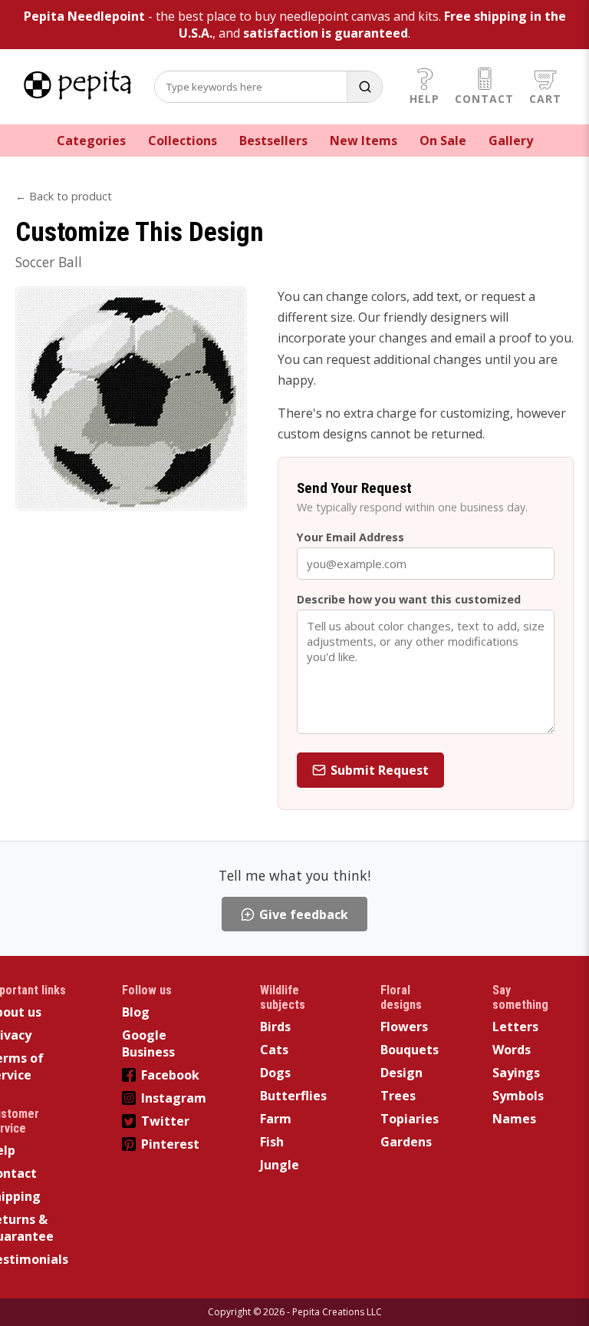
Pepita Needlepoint (84, 16)
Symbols (518, 1095)
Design (401, 1072)
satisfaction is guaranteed (325, 33)
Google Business (148, 1043)
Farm (275, 1118)
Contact (484, 98)
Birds (275, 1026)
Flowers (404, 1026)
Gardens (406, 1141)
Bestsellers (273, 140)
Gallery (511, 140)
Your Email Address (350, 537)
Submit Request (380, 770)
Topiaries (409, 1118)
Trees (398, 1095)
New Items (363, 140)
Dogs (275, 1072)
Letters (515, 1026)
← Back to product (63, 196)
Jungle (279, 1164)
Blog (136, 1012)
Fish (272, 1141)
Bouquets (409, 1049)
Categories (91, 140)
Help (424, 98)
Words (511, 1049)
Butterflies (293, 1095)
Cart (545, 98)
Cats (274, 1049)
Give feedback (303, 914)
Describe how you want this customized (409, 599)
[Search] (364, 86)
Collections (182, 140)
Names (514, 1118)
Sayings (516, 1072)
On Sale (443, 140)
